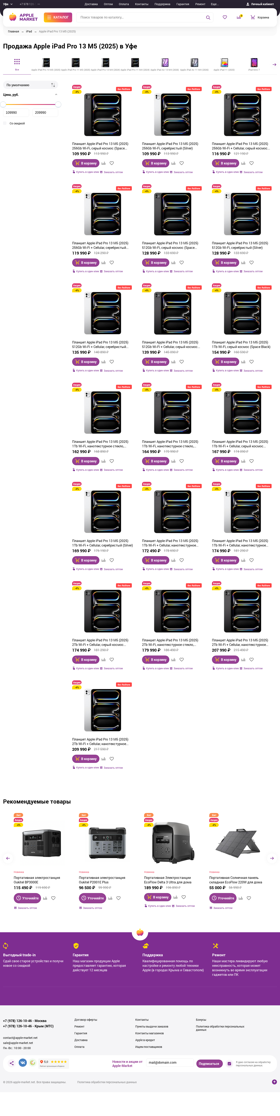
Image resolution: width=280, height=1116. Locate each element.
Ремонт (200, 4)
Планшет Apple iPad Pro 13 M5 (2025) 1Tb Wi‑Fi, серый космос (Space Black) (241, 344)
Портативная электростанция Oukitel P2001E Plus (37, 879)
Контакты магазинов (149, 1033)
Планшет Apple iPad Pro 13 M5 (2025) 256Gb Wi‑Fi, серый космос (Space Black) (100, 145)
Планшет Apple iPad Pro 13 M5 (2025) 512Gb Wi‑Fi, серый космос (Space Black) (170, 245)
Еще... (215, 4)
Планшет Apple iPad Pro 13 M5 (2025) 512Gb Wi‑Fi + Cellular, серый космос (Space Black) (170, 344)
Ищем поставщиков (148, 1046)
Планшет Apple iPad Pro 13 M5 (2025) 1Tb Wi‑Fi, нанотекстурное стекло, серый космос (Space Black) (170, 443)
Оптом (108, 4)
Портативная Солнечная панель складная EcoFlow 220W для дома (170, 879)
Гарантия (182, 4)
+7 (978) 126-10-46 (17, 1020)
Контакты (141, 4)
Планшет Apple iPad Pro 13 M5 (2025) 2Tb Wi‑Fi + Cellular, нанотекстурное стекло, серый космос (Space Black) (240, 642)
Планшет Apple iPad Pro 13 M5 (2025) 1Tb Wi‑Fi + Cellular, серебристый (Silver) (102, 542)
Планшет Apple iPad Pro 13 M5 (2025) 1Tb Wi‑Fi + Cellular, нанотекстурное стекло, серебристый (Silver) (240, 543)
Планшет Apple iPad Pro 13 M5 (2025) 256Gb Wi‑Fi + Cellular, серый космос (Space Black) (240, 145)
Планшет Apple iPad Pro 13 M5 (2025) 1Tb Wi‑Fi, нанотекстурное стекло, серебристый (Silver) (100, 443)
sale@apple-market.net (18, 1042)
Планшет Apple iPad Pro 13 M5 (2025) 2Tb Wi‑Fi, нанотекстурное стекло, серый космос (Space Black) (170, 642)
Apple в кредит (145, 1040)
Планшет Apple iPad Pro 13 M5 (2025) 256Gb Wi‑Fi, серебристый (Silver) (170, 145)
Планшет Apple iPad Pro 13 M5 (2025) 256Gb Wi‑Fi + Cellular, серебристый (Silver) (100, 245)
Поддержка (162, 4)
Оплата (124, 4)
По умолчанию (18, 85)
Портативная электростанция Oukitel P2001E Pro (232, 879)
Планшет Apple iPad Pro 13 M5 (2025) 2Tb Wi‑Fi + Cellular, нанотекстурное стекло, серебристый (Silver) (100, 741)
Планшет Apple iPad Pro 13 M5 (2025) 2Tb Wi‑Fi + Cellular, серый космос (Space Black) (100, 642)
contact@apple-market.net (20, 1037)
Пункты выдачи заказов (151, 1026)
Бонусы (201, 1019)
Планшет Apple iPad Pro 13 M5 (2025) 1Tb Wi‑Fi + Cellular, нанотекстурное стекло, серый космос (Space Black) (170, 543)
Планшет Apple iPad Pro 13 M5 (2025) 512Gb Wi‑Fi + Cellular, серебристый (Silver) (100, 344)
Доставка (91, 4)
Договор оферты (85, 1019)
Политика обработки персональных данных (220, 1028)
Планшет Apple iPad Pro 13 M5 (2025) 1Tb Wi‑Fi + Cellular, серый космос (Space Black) (240, 443)
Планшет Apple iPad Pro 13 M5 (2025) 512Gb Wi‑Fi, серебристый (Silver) (240, 245)
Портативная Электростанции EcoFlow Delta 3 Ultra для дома (102, 879)
